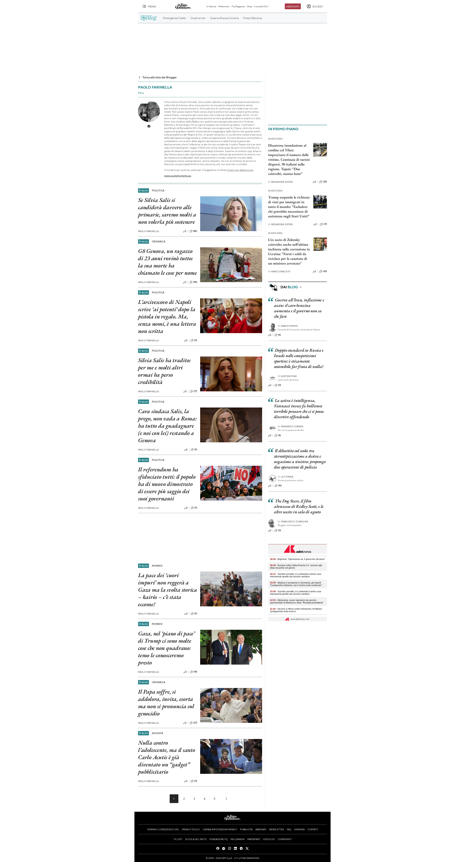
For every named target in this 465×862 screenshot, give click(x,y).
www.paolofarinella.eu (177, 175)
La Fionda (285, 476)
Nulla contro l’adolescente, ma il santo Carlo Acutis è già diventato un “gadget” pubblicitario (166, 757)
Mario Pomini (288, 326)
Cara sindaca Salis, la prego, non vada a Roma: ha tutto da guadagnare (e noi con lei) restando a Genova (167, 425)
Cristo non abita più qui (240, 169)
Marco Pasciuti (279, 271)
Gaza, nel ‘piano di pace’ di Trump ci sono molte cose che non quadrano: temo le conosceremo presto (166, 648)
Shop (249, 6)
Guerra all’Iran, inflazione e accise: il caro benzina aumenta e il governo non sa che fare (299, 308)
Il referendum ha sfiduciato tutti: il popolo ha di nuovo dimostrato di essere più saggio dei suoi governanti (167, 484)
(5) (195, 449)
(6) (279, 334)
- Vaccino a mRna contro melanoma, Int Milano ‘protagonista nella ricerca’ (296, 610)
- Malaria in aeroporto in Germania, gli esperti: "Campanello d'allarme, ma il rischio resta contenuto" (296, 584)
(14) (195, 671)
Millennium (223, 6)
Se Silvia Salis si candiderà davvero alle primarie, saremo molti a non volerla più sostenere (167, 211)
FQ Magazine (238, 6)
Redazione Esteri (280, 182)
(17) (325, 224)
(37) (195, 722)
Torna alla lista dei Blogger (159, 77)
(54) (195, 282)
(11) (195, 781)
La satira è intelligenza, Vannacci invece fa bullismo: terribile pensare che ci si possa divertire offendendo (299, 408)
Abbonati (292, 6)
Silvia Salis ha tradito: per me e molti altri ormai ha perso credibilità (164, 371)
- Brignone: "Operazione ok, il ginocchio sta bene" (297, 559)
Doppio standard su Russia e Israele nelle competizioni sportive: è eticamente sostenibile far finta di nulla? (299, 358)
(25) (325, 181)
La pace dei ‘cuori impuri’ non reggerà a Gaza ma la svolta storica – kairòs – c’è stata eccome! (167, 589)
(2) (195, 613)
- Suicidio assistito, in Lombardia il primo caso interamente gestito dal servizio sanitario (295, 575)
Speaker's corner (290, 426)
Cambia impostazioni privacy (220, 829)
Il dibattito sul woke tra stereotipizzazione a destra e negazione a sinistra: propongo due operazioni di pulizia (300, 459)
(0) (195, 340)
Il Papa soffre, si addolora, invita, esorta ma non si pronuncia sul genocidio (166, 702)
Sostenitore (287, 376)
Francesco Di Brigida (293, 521)
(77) (195, 391)
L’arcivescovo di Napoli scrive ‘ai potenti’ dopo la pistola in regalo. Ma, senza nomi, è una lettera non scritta (167, 316)
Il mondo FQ (260, 6)
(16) (280, 485)
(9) (195, 507)
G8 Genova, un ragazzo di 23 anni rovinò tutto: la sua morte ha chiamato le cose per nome (167, 262)
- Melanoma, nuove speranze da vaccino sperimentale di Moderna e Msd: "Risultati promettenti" (296, 601)
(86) (195, 231)
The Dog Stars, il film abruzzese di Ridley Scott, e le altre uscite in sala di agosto (299, 506)
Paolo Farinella (148, 231)
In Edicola (211, 6)
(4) (279, 435)
